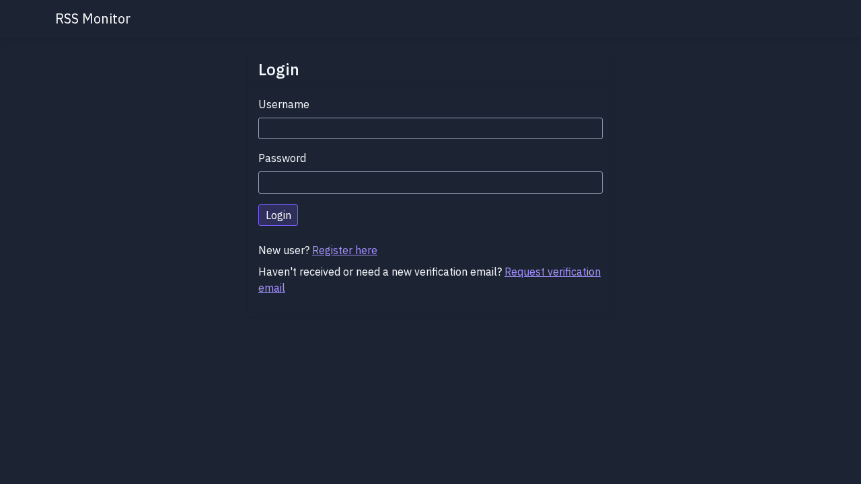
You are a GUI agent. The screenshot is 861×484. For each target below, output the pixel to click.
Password (282, 158)
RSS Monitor (92, 18)
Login (278, 215)
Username (283, 104)
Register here (344, 250)
